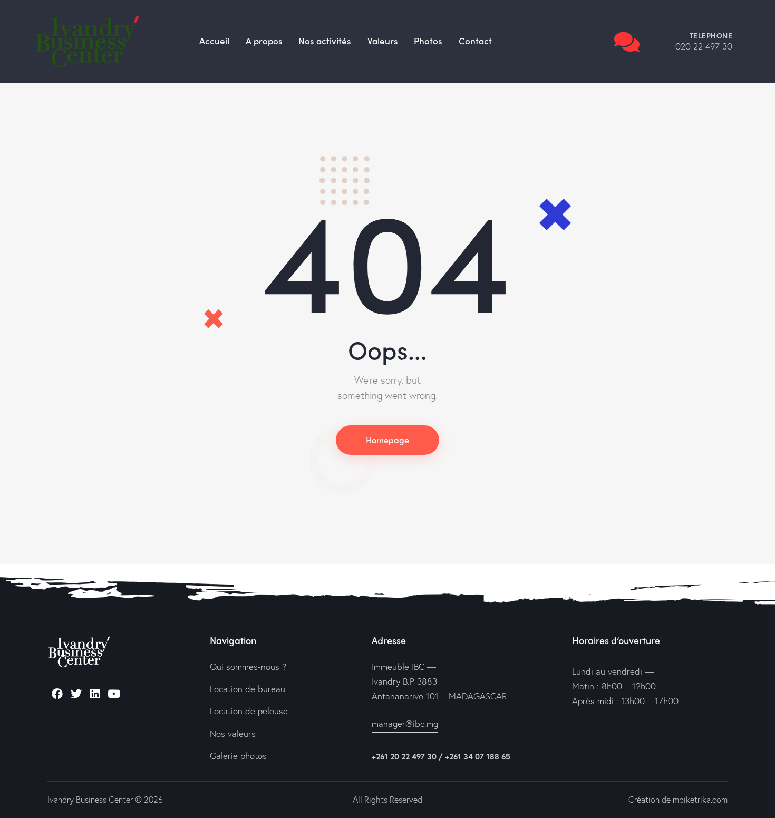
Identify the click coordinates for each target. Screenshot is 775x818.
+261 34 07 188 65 (477, 756)
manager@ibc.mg (405, 723)
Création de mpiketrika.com (678, 799)
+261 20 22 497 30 (404, 756)
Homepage (387, 440)
